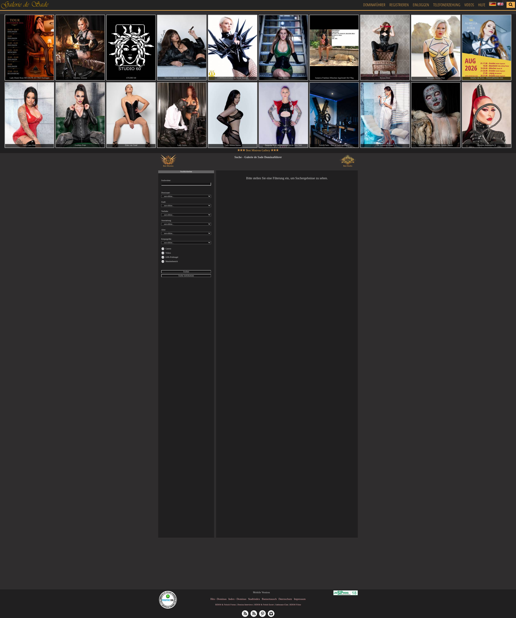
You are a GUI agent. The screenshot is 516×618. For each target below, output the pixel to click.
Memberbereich (171, 261)
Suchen (186, 272)
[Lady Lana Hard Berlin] (29, 115)
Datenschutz (285, 598)
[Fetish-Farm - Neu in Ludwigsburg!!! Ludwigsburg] (334, 115)
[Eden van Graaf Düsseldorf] (131, 115)
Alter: (163, 230)
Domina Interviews (245, 604)
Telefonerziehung (446, 4)
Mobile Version (261, 592)
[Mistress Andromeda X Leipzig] (486, 115)
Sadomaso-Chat (281, 604)
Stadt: (163, 202)
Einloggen (421, 4)
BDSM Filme (295, 604)
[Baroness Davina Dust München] (435, 47)
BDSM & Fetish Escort (264, 604)
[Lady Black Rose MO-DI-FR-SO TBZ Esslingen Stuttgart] (29, 47)
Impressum (300, 598)
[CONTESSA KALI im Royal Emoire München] (232, 47)
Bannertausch (269, 598)
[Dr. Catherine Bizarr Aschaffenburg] (385, 115)
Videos (469, 4)
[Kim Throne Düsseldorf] (283, 47)
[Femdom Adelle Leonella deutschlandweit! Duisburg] (181, 47)
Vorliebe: (165, 211)
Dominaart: (165, 193)
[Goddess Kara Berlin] (80, 115)
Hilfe (481, 4)
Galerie (168, 249)
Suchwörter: (166, 180)
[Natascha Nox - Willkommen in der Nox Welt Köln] (283, 115)
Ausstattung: (166, 220)
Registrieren (399, 4)
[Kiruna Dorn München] (385, 47)
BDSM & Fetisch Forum (225, 604)
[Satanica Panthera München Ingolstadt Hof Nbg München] (334, 47)
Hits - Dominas (218, 598)
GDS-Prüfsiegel (171, 257)
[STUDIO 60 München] (131, 47)
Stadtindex (254, 598)
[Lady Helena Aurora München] (232, 115)
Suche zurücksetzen (186, 276)
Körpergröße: (166, 239)
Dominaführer (374, 4)
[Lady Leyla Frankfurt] (181, 115)
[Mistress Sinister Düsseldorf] (80, 47)
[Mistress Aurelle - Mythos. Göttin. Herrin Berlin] (435, 115)
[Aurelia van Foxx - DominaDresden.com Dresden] (486, 47)
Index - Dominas (237, 598)
